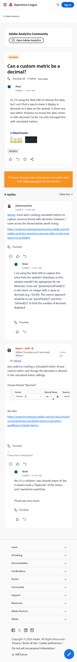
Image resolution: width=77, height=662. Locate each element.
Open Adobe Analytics (28, 40)
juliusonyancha (24, 205)
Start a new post (31, 181)
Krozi (18, 86)
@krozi (11, 215)
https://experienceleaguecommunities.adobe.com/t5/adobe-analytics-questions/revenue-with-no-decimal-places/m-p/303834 (38, 233)
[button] (18, 79)
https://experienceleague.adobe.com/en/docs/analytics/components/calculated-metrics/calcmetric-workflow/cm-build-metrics (38, 421)
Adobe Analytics (12, 16)
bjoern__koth (23, 348)
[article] (38, 231)
